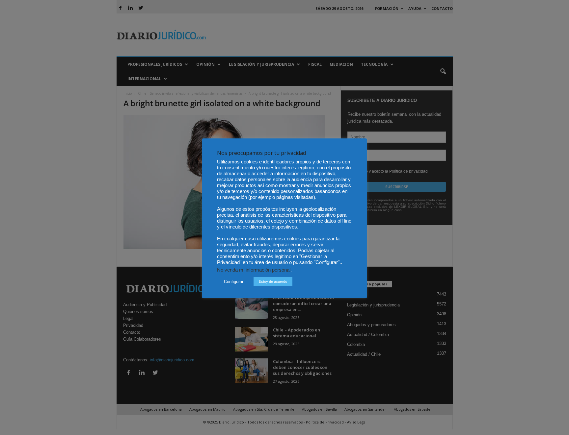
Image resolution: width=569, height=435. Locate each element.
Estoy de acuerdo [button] (273, 281)
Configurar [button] (233, 281)
